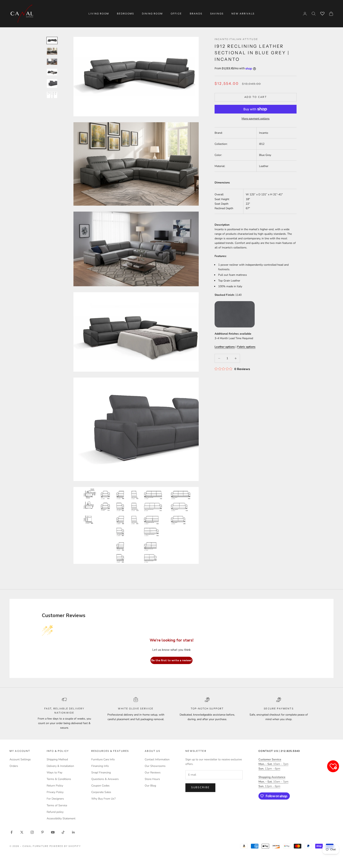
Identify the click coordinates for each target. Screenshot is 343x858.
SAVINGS (217, 13)
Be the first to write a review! (171, 660)
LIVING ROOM (99, 13)
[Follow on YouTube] (53, 832)
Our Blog (150, 785)
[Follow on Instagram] (32, 832)
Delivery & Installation (60, 766)
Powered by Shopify (65, 846)
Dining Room (152, 13)
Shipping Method (57, 759)
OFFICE (176, 13)
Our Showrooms (155, 766)
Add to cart (255, 97)
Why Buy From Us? (103, 799)
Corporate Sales (101, 792)
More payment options (256, 118)
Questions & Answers (105, 779)
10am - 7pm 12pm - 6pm (273, 764)
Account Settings (20, 759)
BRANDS (196, 13)
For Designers (55, 799)
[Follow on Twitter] (22, 832)
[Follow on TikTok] (63, 832)
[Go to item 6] (52, 94)
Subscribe (200, 787)
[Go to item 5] (52, 83)
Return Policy (55, 785)
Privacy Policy (55, 792)
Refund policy (55, 812)
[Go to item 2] (52, 51)
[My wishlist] (322, 13)
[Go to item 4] (52, 72)
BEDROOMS (125, 13)
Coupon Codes (100, 785)
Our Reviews (153, 772)
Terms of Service (57, 805)
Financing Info (100, 766)
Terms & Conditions (59, 779)
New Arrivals (242, 13)
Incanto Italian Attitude (236, 39)
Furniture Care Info (103, 759)
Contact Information (157, 759)
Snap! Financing (101, 772)
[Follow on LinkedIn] (73, 832)
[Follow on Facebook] (11, 832)
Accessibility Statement (61, 818)
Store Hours (152, 779)
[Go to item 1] (52, 40)
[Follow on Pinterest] (42, 832)
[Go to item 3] (52, 61)
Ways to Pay (54, 772)
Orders (14, 766)
